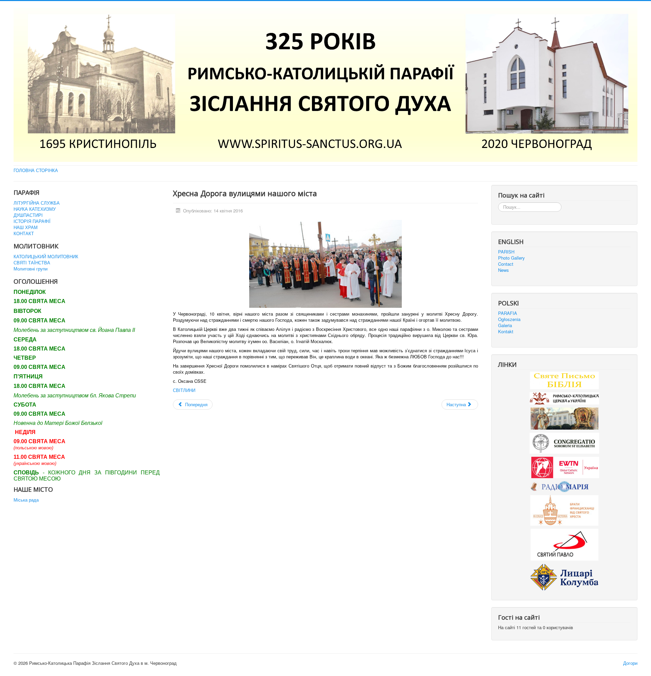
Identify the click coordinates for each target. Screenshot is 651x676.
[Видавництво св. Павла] (564, 544)
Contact (505, 264)
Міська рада (26, 500)
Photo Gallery (511, 258)
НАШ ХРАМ (26, 227)
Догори (630, 663)
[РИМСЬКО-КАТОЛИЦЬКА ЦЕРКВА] (564, 397)
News (503, 270)
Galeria (505, 325)
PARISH (506, 252)
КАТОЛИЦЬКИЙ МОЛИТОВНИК (46, 257)
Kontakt (505, 331)
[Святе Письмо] (564, 379)
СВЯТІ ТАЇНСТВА (32, 263)
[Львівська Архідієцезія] (564, 418)
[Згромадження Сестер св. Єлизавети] (564, 442)
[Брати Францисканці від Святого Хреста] (564, 510)
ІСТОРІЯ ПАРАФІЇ (32, 221)
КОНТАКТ (24, 233)
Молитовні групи (30, 269)
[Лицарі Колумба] (564, 576)
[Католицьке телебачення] (565, 467)
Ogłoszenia (509, 319)
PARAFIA (507, 313)
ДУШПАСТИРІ (28, 215)
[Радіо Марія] (564, 486)
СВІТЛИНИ (184, 390)
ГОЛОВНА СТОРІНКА (36, 170)
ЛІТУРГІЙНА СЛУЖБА (37, 203)
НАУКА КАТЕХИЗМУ (35, 209)
